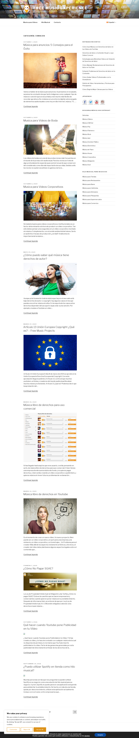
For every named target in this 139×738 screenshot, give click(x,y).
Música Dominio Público (90, 142)
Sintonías (85, 115)
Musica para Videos (30, 22)
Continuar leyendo (31, 106)
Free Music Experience (60, 8)
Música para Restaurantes (91, 180)
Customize (13, 729)
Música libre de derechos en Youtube (45, 494)
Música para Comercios (90, 203)
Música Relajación (88, 161)
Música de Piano (88, 149)
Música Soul (86, 165)
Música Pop (86, 127)
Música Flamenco (88, 130)
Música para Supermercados (92, 199)
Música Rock (86, 134)
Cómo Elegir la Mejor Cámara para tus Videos (97, 89)
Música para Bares (88, 184)
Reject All (27, 729)
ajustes (87, 736)
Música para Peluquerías (90, 196)
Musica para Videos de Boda (40, 120)
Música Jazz (86, 138)
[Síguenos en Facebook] (84, 101)
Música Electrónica (88, 146)
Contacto (57, 22)
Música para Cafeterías (90, 188)
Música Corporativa (89, 157)
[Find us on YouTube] (96, 101)
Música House (87, 153)
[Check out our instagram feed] (102, 101)
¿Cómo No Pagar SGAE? (38, 568)
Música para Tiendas (89, 177)
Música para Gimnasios (90, 192)
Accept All (39, 729)
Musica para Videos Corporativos (43, 186)
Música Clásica (87, 119)
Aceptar (100, 735)
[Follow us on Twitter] (90, 101)
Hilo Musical (45, 22)
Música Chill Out (87, 123)
